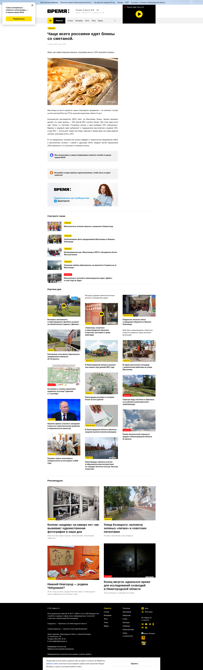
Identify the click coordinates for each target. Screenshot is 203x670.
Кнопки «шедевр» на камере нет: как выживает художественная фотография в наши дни (73, 525)
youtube (146, 624)
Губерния (126, 626)
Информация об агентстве (56, 646)
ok (153, 624)
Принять (134, 664)
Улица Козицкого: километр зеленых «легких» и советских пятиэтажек (125, 525)
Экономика (127, 612)
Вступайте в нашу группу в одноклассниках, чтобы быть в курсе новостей (82, 174)
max (146, 627)
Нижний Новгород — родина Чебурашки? (67, 583)
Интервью (107, 615)
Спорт (125, 619)
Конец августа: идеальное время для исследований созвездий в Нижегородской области (127, 583)
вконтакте (142, 624)
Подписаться (19, 19)
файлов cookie (52, 664)
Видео (106, 626)
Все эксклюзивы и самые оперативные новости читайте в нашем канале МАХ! (83, 156)
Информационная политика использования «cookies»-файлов (69, 654)
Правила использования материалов (60, 649)
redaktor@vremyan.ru (59, 641)
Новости (107, 608)
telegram (149, 624)
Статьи (106, 612)
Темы (106, 622)
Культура (126, 622)
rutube (142, 627)
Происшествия (128, 629)
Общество (51, 28)
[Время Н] (58, 11)
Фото (106, 619)
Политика (126, 608)
